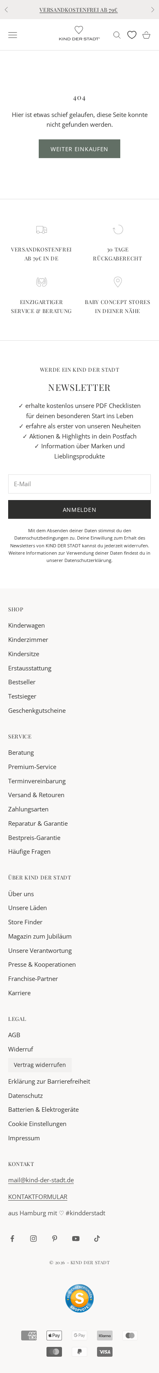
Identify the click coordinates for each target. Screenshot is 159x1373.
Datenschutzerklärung (87, 560)
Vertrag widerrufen (40, 1065)
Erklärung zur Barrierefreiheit (49, 1081)
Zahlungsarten (28, 809)
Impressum (24, 1138)
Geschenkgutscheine (37, 710)
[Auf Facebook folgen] (12, 1238)
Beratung (21, 752)
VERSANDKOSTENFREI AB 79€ (79, 9)
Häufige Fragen (29, 851)
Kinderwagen (26, 625)
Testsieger (22, 696)
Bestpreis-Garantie (34, 837)
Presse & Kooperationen (42, 964)
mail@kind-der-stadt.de (41, 1180)
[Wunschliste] (132, 35)
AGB (14, 1035)
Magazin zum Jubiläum (40, 936)
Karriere (19, 993)
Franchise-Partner (33, 978)
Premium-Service (32, 767)
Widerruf (20, 1049)
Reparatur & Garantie (38, 823)
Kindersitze (23, 654)
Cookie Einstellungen (37, 1124)
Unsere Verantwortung (40, 950)
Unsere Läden (27, 908)
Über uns (21, 894)
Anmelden (80, 509)
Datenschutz (25, 1095)
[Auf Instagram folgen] (33, 1238)
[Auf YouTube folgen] (76, 1238)
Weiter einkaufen (79, 149)
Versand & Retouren (36, 795)
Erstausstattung (29, 668)
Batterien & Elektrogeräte (43, 1109)
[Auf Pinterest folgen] (55, 1238)
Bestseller (21, 682)
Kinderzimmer (28, 639)
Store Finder (25, 922)
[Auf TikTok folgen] (97, 1238)
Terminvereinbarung (37, 781)
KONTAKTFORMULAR (37, 1196)
